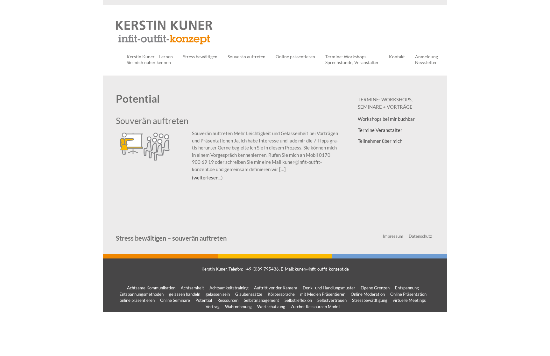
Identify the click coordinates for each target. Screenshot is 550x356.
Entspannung (407, 287)
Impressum (393, 236)
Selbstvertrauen (332, 300)
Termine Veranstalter (380, 130)
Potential (203, 300)
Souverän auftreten (246, 56)
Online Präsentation (408, 294)
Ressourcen (227, 300)
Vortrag (213, 306)
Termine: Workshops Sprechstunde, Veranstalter (352, 59)
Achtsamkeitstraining (229, 287)
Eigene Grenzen (375, 287)
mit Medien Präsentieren (322, 294)
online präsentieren (137, 300)
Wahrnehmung (238, 306)
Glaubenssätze (248, 294)
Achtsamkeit (192, 287)
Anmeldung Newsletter (426, 59)
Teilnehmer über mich (380, 141)
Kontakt (397, 56)
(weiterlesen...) (207, 177)
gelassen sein (218, 294)
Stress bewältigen (200, 56)
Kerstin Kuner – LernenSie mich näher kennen (150, 59)
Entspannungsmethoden (141, 294)
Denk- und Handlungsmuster (329, 287)
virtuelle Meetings (409, 300)
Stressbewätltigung (369, 300)
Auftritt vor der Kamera (275, 287)
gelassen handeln (184, 294)
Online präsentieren (295, 56)
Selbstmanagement (261, 300)
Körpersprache (281, 294)
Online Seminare (175, 300)
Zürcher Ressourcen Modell (315, 306)
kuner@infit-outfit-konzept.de (322, 269)
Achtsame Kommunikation (151, 287)
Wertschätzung (271, 306)
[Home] (164, 47)
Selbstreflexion (298, 300)
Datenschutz (420, 236)
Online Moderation (368, 294)
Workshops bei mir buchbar (386, 119)
